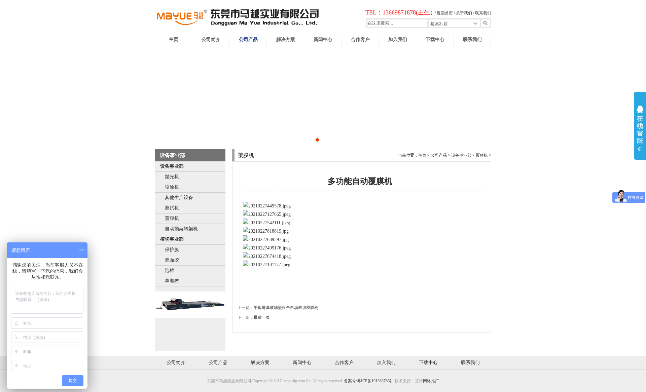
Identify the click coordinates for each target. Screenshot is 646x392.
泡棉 (169, 270)
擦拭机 (172, 207)
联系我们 (483, 13)
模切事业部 (172, 239)
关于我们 (464, 13)
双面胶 (172, 260)
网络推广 (431, 381)
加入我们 (397, 39)
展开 (640, 133)
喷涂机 (172, 187)
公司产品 (248, 39)
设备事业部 (172, 166)
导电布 (172, 280)
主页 (173, 39)
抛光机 (172, 176)
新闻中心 (323, 39)
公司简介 (211, 39)
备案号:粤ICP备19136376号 (368, 381)
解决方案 (285, 39)
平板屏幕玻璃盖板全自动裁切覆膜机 (286, 307)
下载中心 (435, 39)
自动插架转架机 (181, 228)
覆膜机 (172, 218)
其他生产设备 (179, 197)
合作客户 (360, 39)
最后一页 (262, 317)
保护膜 (172, 249)
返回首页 (445, 13)
